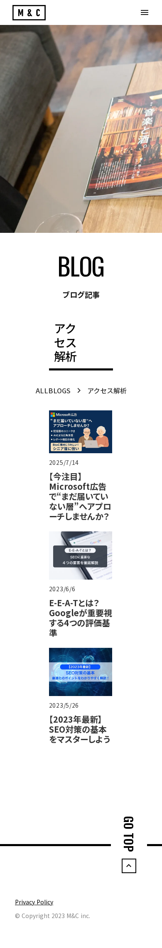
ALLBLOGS (53, 390)
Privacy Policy (34, 902)
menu (145, 12)
